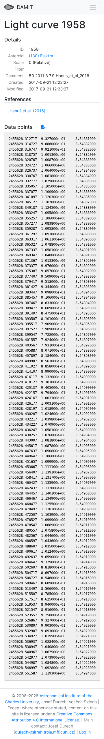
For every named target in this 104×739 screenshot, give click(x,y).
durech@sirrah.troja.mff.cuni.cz (44, 731)
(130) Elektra (41, 55)
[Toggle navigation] (93, 7)
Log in (85, 731)
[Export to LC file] (43, 127)
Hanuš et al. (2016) (27, 110)
